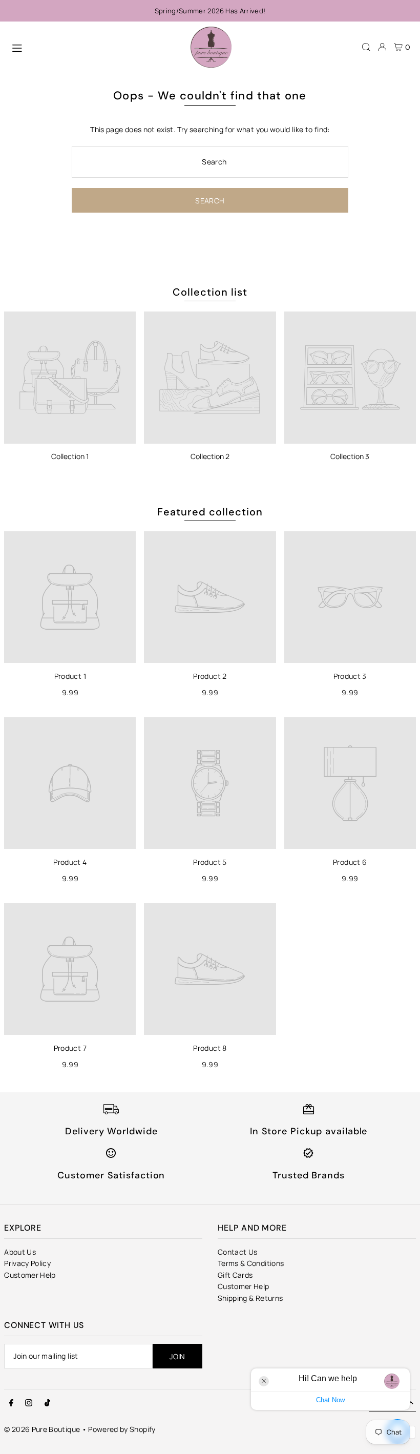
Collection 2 (210, 456)
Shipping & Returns (250, 1298)
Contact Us (238, 1252)
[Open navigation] (95, 46)
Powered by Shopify (121, 1429)
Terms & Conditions (251, 1263)
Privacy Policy (27, 1263)
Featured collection (210, 511)
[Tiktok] (47, 1403)
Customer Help (30, 1275)
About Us (20, 1252)
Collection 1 (70, 456)
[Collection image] (70, 377)
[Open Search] (366, 47)
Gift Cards (235, 1275)
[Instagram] (28, 1403)
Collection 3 (349, 456)
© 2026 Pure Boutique (42, 1429)
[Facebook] (11, 1403)
